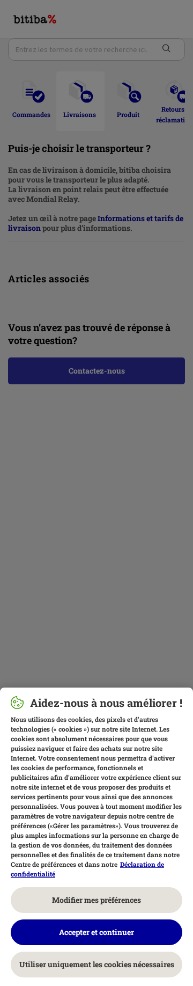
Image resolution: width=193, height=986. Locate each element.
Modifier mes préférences (96, 900)
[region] (96, 837)
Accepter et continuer (96, 932)
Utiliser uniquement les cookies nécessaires (96, 964)
